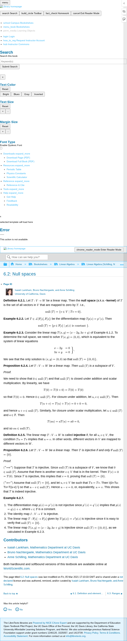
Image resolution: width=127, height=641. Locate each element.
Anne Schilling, (17, 557)
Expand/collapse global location (122, 263)
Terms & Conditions (110, 632)
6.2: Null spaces (29, 576)
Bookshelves (40, 264)
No (21, 609)
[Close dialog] (2, 234)
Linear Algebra (67, 264)
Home (18, 264)
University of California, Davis (30, 294)
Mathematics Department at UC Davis (55, 547)
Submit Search (10, 66)
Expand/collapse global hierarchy (7, 264)
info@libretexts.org (75, 636)
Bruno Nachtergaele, (21, 552)
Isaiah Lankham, (18, 547)
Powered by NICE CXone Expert (50, 622)
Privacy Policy (91, 632)
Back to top (9, 593)
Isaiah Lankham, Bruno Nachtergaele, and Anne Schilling (44, 290)
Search (9, 257)
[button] (12, 200)
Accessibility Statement (16, 636)
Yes (10, 609)
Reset (5, 89)
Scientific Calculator (17, 177)
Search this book (9, 56)
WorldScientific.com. (16, 568)
